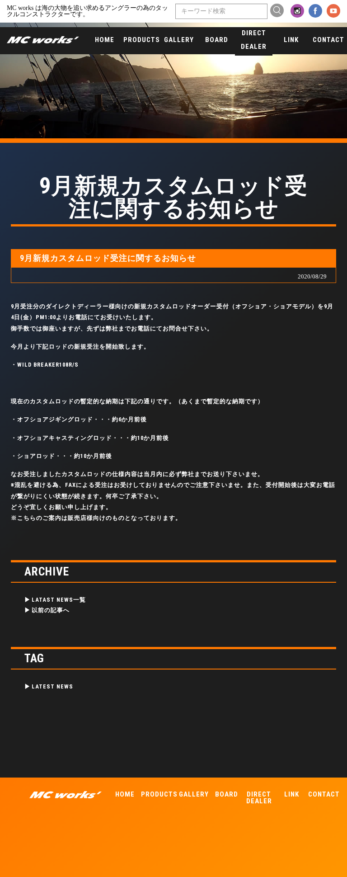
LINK (291, 40)
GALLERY (179, 40)
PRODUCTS (141, 40)
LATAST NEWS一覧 (59, 599)
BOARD (216, 40)
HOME (104, 40)
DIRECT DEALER (254, 40)
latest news (52, 686)
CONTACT (328, 40)
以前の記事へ (51, 610)
